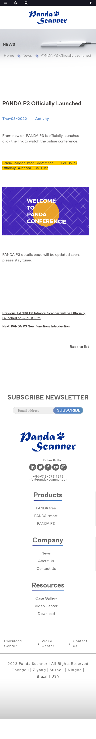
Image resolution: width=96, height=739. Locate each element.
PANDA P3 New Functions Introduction (40, 326)
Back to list (79, 346)
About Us (46, 561)
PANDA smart (46, 516)
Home (9, 55)
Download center (13, 643)
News (27, 55)
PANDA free (46, 508)
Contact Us (46, 568)
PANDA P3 (46, 523)
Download (46, 613)
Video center (48, 643)
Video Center (46, 606)
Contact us (80, 643)
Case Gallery (46, 598)
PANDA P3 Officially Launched (66, 55)
